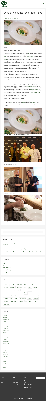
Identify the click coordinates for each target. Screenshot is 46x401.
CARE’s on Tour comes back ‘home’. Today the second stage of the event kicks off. (18, 248)
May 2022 (4, 323)
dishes (30, 287)
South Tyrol (6, 301)
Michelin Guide (37, 295)
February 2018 (5, 354)
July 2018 (4, 347)
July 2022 (4, 321)
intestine (15, 295)
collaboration (12, 287)
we (39, 301)
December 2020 (6, 341)
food (25, 292)
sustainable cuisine (6, 272)
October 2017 (5, 359)
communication (19, 287)
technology (21, 301)
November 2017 (6, 358)
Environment (37, 290)
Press (14, 381)
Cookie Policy (15, 384)
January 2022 (5, 328)
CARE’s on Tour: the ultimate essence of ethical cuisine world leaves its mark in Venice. (19, 249)
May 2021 (4, 334)
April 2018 (5, 352)
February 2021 (5, 337)
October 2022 (5, 317)
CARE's (16, 18)
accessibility (12, 284)
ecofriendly (35, 287)
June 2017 (4, 363)
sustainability (5, 269)
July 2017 (4, 361)
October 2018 (5, 345)
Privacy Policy (15, 382)
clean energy (6, 287)
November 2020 (6, 343)
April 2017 (5, 367)
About (2, 382)
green (30, 293)
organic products (23, 298)
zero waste (6, 304)
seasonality (35, 298)
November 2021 (6, 330)
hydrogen (5, 295)
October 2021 (5, 332)
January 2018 (5, 356)
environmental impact (8, 292)
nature (11, 298)
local (26, 295)
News (4, 265)
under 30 (31, 301)
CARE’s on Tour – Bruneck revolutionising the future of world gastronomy (17, 246)
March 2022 (5, 324)
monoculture (6, 298)
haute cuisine (36, 292)
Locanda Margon (29, 56)
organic (16, 298)
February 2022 (5, 326)
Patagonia (29, 298)
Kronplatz (21, 295)
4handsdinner (6, 284)
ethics (15, 292)
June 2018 (4, 348)
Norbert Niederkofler (7, 267)
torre (26, 301)
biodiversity (19, 284)
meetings (31, 295)
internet (10, 295)
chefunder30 (30, 284)
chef (25, 284)
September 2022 (6, 319)
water (36, 301)
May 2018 (4, 350)
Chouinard (36, 284)
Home (2, 381)
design (25, 287)
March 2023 (5, 315)
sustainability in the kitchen (8, 270)
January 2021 (5, 339)
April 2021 (5, 335)
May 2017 (4, 365)
